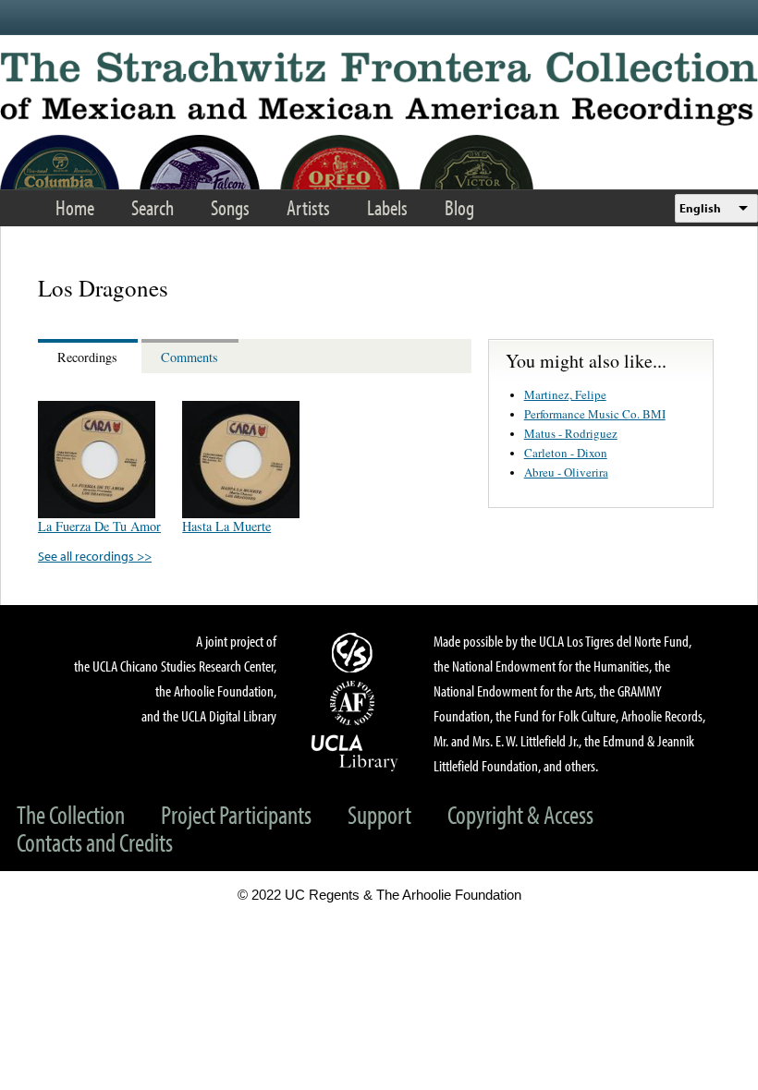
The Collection (71, 814)
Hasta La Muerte (226, 526)
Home (74, 207)
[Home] (379, 89)
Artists (308, 207)
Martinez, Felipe (565, 394)
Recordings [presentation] (87, 357)
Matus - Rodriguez (570, 433)
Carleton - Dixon (565, 452)
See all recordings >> (95, 555)
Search (152, 207)
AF (355, 703)
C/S (355, 652)
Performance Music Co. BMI (595, 414)
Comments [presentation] (189, 357)
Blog (459, 207)
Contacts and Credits (95, 842)
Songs (230, 207)
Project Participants (236, 814)
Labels (387, 207)
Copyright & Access (520, 814)
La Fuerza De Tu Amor (99, 526)
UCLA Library (355, 752)
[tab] (89, 356)
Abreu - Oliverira (566, 472)
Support (379, 814)
